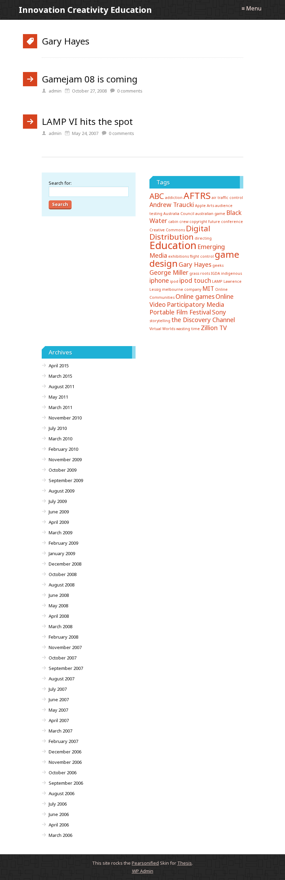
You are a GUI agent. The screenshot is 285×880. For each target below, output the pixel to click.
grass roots (199, 273)
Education (172, 245)
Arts (210, 205)
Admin (142, 871)
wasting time (188, 328)
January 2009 (62, 553)
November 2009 (65, 459)
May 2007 (58, 710)
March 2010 (60, 438)
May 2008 (58, 605)
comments (129, 91)
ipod (174, 281)
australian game (210, 213)
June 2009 (59, 512)
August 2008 (61, 585)
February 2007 (63, 741)
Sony (219, 312)
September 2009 (66, 480)
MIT (208, 288)
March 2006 (60, 835)
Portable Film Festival (180, 312)
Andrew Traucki (171, 204)
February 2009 (63, 543)
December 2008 (65, 564)
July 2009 (58, 501)
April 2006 (59, 825)
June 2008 (59, 595)
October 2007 (62, 658)
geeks (217, 265)
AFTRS (197, 195)
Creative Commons (167, 229)
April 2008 (59, 616)
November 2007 (65, 647)
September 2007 (66, 668)
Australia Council (178, 213)
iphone (159, 280)
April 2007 (59, 720)
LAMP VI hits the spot (87, 121)
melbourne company (181, 289)
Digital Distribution (179, 232)
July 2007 (58, 689)
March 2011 (60, 407)
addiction (173, 197)
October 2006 (62, 772)
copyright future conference (216, 221)
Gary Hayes (195, 264)
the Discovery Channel (203, 319)
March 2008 (60, 626)
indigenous (231, 273)
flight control (202, 256)
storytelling (159, 320)
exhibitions (178, 256)
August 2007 (61, 678)
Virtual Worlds (162, 328)
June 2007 (59, 699)
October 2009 (62, 470)
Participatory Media (195, 304)
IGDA (215, 273)
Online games (195, 296)
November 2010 (65, 418)
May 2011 (58, 397)
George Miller (168, 272)
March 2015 (60, 376)
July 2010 (58, 428)
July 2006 (58, 804)
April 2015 (59, 365)
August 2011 (61, 386)
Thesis (184, 863)
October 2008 (62, 574)
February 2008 (63, 637)
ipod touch (195, 280)
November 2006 (65, 762)
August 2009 (61, 491)
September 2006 (66, 783)
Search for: (60, 183)
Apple (200, 205)
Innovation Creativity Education (85, 9)
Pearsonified (145, 863)
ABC (156, 196)
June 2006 (59, 814)
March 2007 (60, 731)
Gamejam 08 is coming (90, 79)
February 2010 (63, 449)
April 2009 (59, 522)
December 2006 (65, 752)
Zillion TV (214, 327)
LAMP (217, 281)
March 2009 (60, 532)
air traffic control (227, 197)
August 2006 (61, 793)
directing (203, 238)
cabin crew (178, 221)
